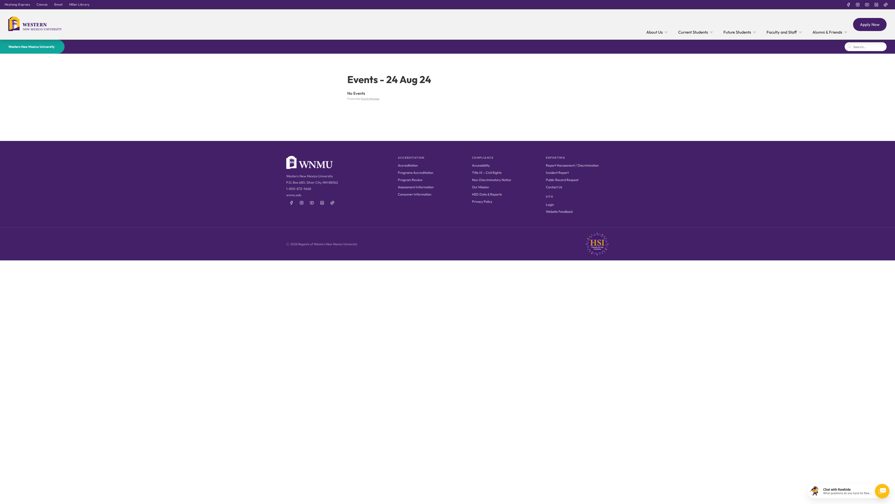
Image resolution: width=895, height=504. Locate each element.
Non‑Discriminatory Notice (491, 180)
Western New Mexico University (31, 47)
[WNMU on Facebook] (848, 4)
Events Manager (370, 98)
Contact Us (554, 187)
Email (58, 4)
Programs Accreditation (415, 173)
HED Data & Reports (487, 194)
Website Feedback (559, 212)
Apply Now (870, 24)
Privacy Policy (482, 202)
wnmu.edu (293, 195)
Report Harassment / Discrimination (572, 165)
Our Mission (480, 187)
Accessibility (481, 165)
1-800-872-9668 (298, 189)
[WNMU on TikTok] (885, 4)
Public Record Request (562, 180)
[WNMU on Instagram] (857, 4)
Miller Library (79, 4)
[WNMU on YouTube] (867, 4)
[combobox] (866, 46)
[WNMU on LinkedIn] (876, 4)
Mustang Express (17, 4)
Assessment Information (416, 187)
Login (550, 205)
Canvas (42, 4)
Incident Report (557, 173)
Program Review (410, 180)
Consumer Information (414, 194)
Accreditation (408, 165)
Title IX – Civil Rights (487, 173)
